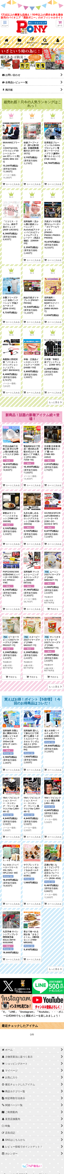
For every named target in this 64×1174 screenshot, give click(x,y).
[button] (5, 23)
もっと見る (54, 402)
